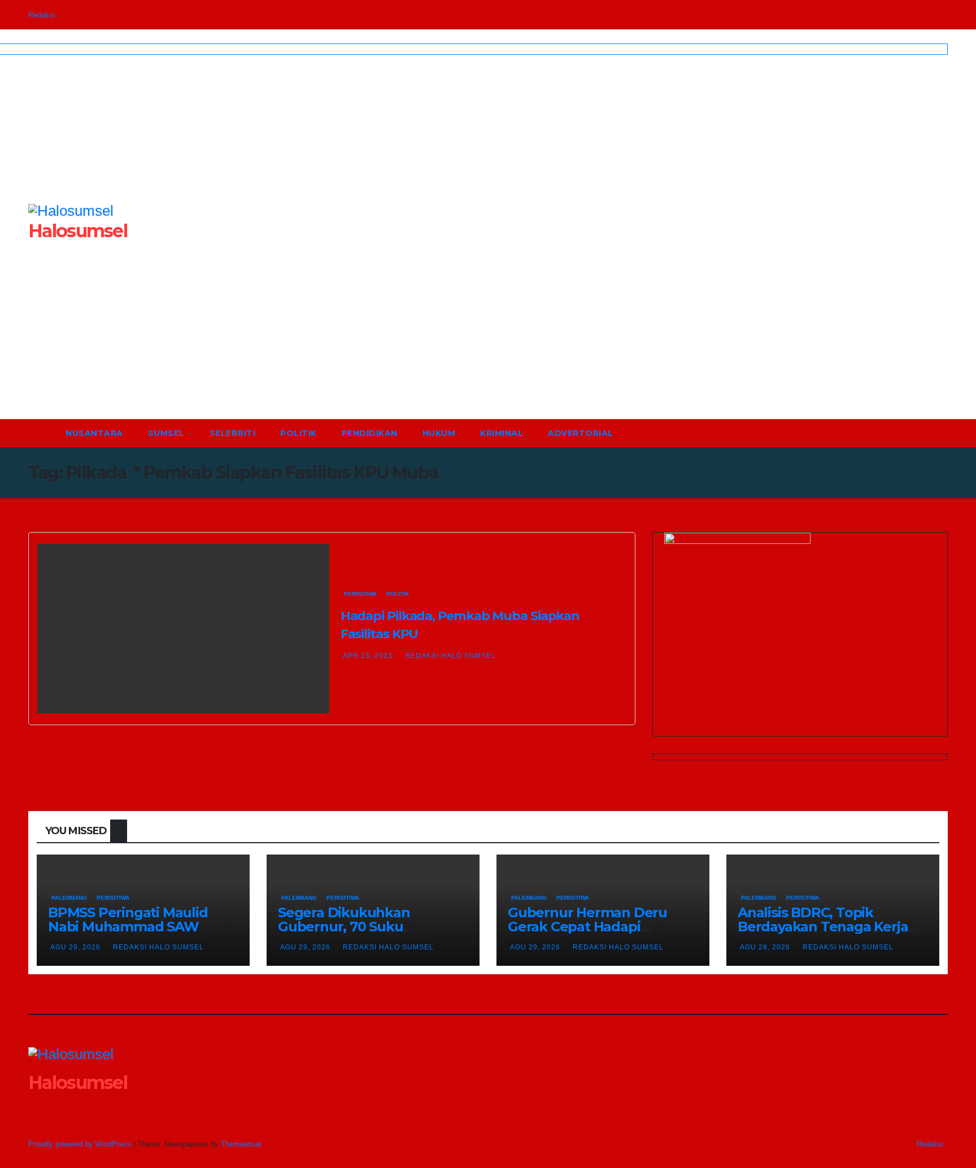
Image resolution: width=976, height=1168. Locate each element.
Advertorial (580, 433)
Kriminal (501, 433)
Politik (298, 433)
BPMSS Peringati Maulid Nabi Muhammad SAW (128, 919)
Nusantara (94, 433)
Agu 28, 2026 (765, 947)
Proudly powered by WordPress (80, 1144)
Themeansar (241, 1144)
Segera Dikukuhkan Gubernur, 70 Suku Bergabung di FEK (344, 926)
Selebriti (233, 433)
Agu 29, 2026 (75, 947)
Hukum (439, 433)
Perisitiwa (360, 594)
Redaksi (41, 15)
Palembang (69, 898)
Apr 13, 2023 (368, 656)
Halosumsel (77, 1082)
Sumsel (166, 433)
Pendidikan (370, 433)
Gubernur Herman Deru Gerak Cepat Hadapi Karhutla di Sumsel (587, 926)
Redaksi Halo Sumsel (450, 656)
